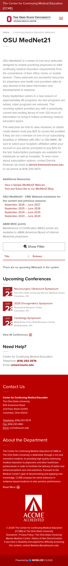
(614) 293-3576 (26, 361)
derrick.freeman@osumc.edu (46, 165)
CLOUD (42, 560)
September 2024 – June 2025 (22, 212)
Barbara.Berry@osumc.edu (45, 545)
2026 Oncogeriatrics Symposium (33, 303)
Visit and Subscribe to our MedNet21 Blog (29, 189)
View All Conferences (15, 335)
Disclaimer (11, 535)
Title (6, 256)
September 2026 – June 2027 (22, 205)
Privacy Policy (26, 535)
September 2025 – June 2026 (22, 208)
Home (6, 32)
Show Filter (36, 246)
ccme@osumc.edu (22, 365)
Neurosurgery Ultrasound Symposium (36, 289)
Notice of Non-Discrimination (47, 538)
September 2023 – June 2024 (22, 216)
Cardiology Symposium (27, 318)
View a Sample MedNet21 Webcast (25, 185)
